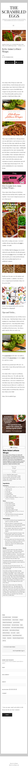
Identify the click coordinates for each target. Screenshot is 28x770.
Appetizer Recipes (5, 44)
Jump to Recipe (10, 62)
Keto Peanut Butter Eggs (18, 650)
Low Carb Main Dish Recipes (15, 44)
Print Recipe (20, 62)
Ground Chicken (6, 625)
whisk (20, 243)
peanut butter (7, 355)
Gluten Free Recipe (7, 622)
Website (4, 681)
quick (18, 632)
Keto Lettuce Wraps (14, 630)
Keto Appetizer (6, 627)
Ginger (21, 619)
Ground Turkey (15, 625)
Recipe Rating (5, 689)
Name (3, 667)
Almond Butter (13, 358)
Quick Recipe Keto (17, 635)
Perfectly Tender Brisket (9, 647)
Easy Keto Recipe (7, 619)
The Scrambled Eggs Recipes (11, 45)
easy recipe (15, 619)
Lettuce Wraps (6, 632)
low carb (13, 632)
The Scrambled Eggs (14, 11)
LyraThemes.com (16, 765)
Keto (21, 625)
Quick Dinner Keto (7, 635)
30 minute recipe (7, 617)
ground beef (16, 622)
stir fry (4, 640)
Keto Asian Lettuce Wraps (17, 627)
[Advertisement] (14, 72)
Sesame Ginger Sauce (18, 638)
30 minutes (15, 617)
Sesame (9, 638)
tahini (23, 358)
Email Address (5, 674)
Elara (11, 763)
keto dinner (5, 630)
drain (11, 254)
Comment (4, 693)
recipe (4, 638)
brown (16, 250)
